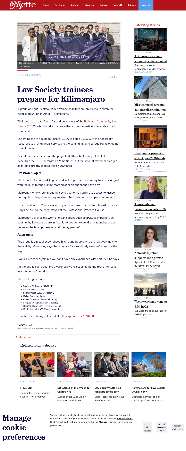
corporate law (143, 72)
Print (114, 77)
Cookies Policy (125, 418)
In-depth (75, 5)
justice (138, 220)
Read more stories (24, 337)
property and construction (142, 170)
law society (34, 75)
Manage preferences (177, 427)
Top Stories (59, 5)
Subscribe (146, 5)
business (139, 269)
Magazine (89, 5)
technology (153, 269)
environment (159, 171)
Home (46, 5)
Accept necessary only (161, 427)
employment (141, 120)
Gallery (103, 5)
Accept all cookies (147, 427)
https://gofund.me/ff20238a (77, 316)
